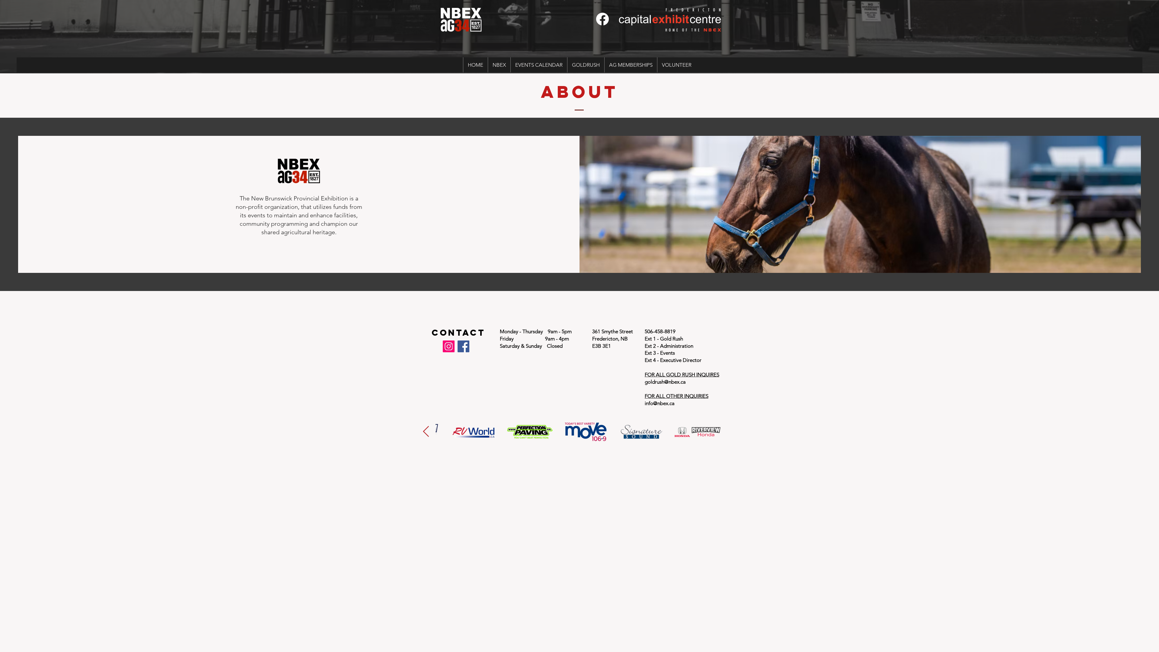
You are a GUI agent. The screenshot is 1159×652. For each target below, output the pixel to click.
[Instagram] (449, 346)
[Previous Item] (426, 432)
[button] (499, 64)
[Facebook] (602, 19)
